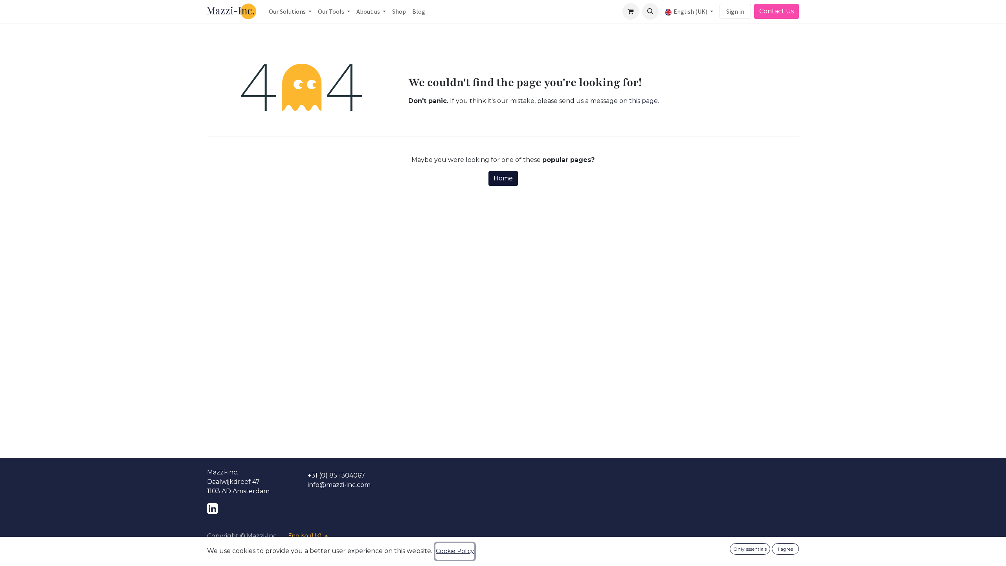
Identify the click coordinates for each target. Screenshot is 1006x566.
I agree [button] (785, 549)
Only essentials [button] (750, 549)
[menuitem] (290, 11)
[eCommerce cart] (630, 11)
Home (503, 178)
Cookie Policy (455, 551)
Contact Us (776, 11)
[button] (650, 11)
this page (643, 101)
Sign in (735, 11)
